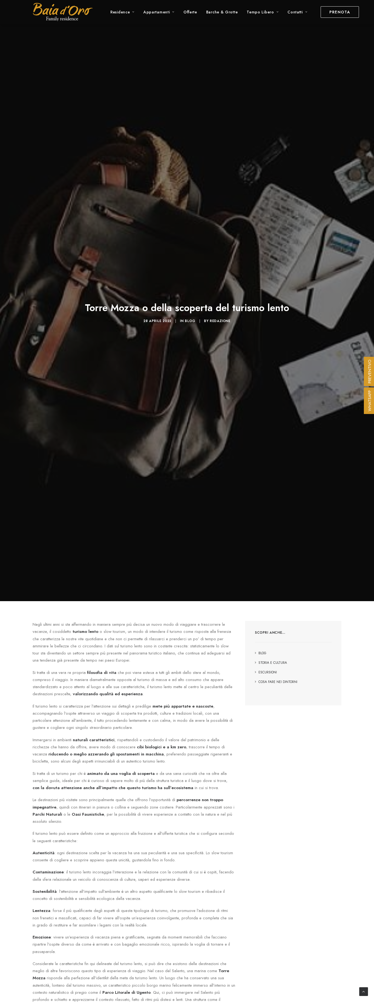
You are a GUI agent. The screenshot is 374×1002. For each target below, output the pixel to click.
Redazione (220, 320)
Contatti (295, 12)
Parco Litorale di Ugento (126, 992)
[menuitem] (122, 12)
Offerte (190, 12)
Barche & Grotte (222, 12)
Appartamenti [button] (156, 12)
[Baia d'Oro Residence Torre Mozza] (63, 12)
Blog (190, 320)
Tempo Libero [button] (260, 12)
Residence (120, 12)
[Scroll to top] (363, 991)
